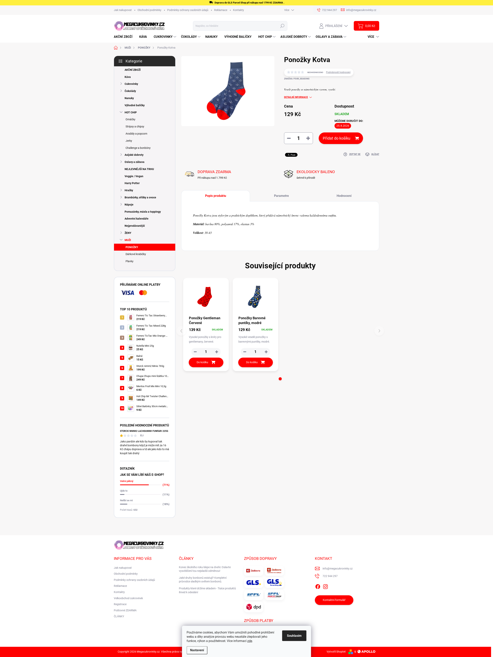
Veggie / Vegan (134, 176)
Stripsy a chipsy (135, 126)
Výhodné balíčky (135, 105)
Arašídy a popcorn (136, 133)
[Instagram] (325, 586)
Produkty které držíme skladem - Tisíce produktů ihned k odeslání (207, 590)
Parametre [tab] (281, 196)
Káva (128, 76)
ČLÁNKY (119, 616)
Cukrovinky (131, 83)
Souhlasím (294, 636)
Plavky (129, 261)
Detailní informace (296, 97)
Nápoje (129, 204)
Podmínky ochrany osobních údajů (187, 10)
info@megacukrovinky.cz (338, 568)
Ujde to (123, 490)
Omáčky (130, 119)
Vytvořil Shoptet (336, 651)
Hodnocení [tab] (344, 196)
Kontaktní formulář (334, 599)
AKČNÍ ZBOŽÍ (133, 69)
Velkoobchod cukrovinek (128, 598)
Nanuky (129, 98)
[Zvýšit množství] (217, 352)
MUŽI (128, 240)
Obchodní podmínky (149, 10)
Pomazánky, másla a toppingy (143, 211)
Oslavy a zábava (134, 161)
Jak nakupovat (123, 10)
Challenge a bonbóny (138, 147)
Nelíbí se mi (126, 500)
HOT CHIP (131, 112)
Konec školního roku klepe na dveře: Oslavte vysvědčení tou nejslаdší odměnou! (205, 569)
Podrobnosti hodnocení (338, 72)
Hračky (129, 190)
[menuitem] (124, 37)
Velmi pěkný (126, 481)
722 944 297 (330, 576)
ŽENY (128, 232)
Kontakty (238, 10)
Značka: (296, 78)
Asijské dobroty (134, 154)
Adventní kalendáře (136, 218)
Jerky (129, 140)
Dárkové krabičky (136, 254)
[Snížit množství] (195, 352)
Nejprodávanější (135, 225)
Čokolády (130, 91)
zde (249, 641)
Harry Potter (132, 183)
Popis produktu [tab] (215, 196)
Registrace (120, 604)
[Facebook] (318, 586)
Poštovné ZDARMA (125, 610)
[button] (280, 379)
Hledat (282, 25)
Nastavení (197, 650)
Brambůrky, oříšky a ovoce (140, 197)
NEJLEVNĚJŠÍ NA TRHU (139, 169)
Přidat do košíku (336, 138)
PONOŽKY (132, 247)
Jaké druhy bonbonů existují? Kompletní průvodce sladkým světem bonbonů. (202, 579)
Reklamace (220, 10)
